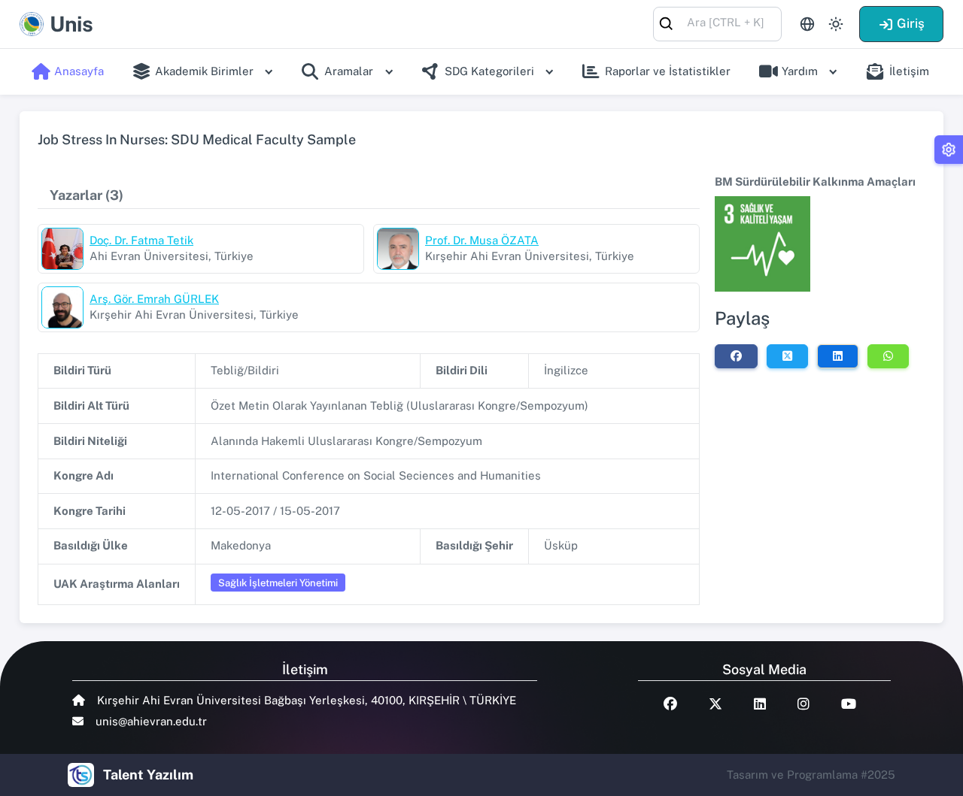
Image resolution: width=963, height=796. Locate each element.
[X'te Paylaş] (787, 356)
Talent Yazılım (148, 774)
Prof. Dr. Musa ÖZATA (482, 240)
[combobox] (717, 23)
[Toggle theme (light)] (836, 24)
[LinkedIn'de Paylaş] (837, 356)
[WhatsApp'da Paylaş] (888, 356)
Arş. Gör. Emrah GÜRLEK (154, 298)
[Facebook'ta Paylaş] (736, 356)
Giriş (911, 23)
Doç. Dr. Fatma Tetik (141, 240)
